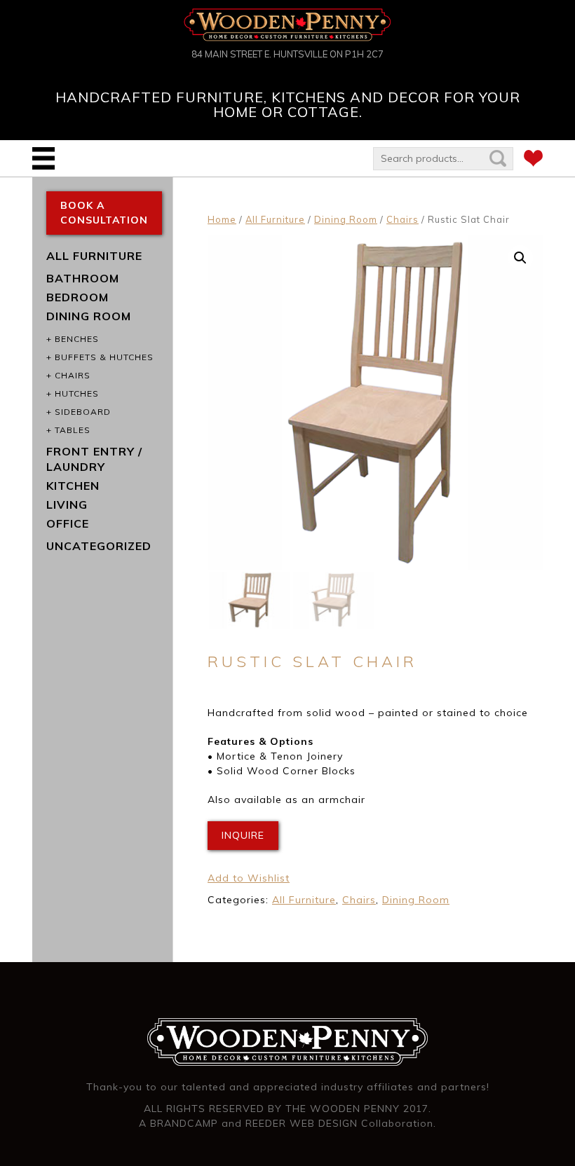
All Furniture (275, 219)
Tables (72, 430)
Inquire (243, 835)
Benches (77, 339)
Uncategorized (98, 546)
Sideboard (83, 411)
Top (541, 1132)
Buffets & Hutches (104, 357)
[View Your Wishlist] (533, 160)
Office (67, 523)
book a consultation (104, 212)
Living (67, 505)
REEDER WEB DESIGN (301, 1123)
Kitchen (73, 486)
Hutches (77, 393)
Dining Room (345, 219)
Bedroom (77, 297)
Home (222, 219)
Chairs (402, 219)
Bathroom (82, 278)
